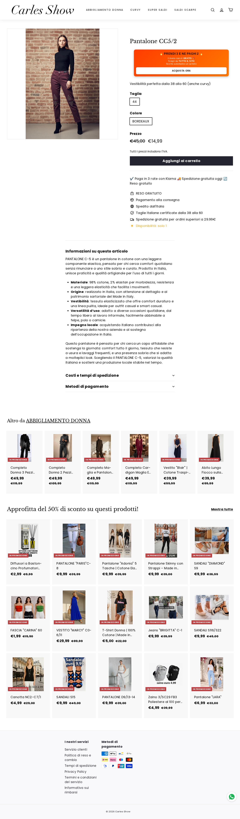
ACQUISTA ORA (181, 70)
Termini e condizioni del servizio (80, 779)
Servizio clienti (76, 749)
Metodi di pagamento (87, 386)
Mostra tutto (222, 509)
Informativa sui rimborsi (77, 790)
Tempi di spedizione (80, 766)
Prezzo (136, 133)
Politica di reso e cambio (78, 757)
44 (134, 101)
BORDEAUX (140, 121)
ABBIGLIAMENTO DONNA (104, 10)
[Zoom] (62, 84)
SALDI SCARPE (185, 10)
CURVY (135, 10)
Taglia (136, 93)
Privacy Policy (75, 772)
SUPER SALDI (157, 10)
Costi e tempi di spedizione (92, 375)
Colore (136, 113)
